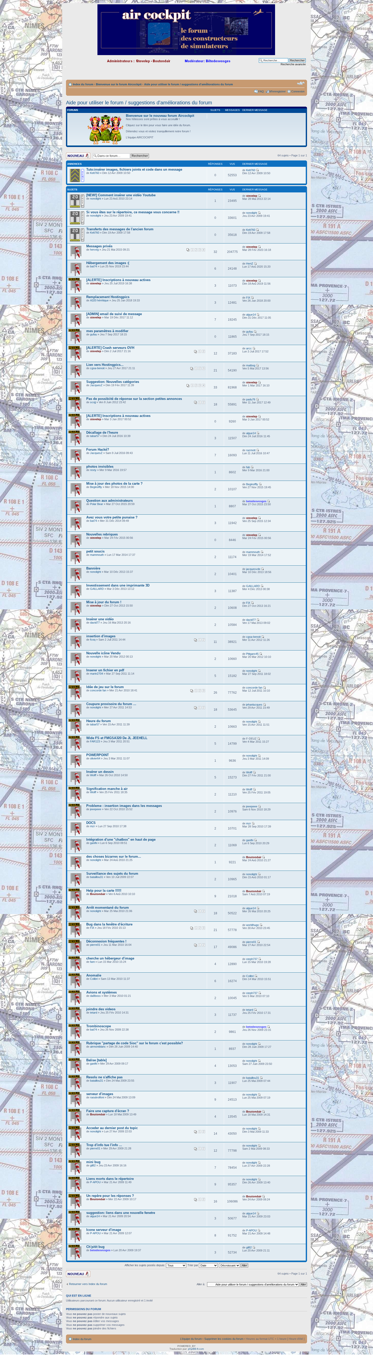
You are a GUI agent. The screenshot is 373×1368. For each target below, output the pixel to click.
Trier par (193, 1265)
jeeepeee (95, 809)
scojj (93, 402)
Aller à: (201, 1284)
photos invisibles (99, 466)
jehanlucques (254, 704)
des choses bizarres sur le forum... (113, 856)
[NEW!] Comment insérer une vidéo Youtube (121, 195)
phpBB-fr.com (196, 1348)
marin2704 (96, 673)
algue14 (251, 314)
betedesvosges (256, 501)
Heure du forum (98, 721)
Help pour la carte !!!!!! (103, 890)
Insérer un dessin (100, 772)
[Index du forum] (186, 53)
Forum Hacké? (97, 449)
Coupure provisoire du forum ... (111, 704)
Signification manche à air (107, 789)
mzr (92, 826)
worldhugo (252, 924)
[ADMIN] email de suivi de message (114, 314)
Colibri (94, 978)
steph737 (252, 958)
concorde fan (98, 690)
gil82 (93, 1165)
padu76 (250, 399)
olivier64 (95, 758)
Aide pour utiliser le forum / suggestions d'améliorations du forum (188, 84)
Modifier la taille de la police (300, 83)
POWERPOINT (97, 755)
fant (92, 961)
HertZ (249, 263)
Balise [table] (96, 1060)
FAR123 (95, 741)
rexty (93, 469)
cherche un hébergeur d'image (110, 958)
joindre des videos (100, 1009)
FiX (248, 297)
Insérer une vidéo (100, 619)
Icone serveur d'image (103, 1230)
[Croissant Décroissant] (234, 1265)
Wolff (93, 775)
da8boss (95, 995)
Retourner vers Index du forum (88, 1283)
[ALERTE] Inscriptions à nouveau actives (118, 280)
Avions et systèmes (101, 992)
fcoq (92, 639)
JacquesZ (96, 385)
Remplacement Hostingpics (107, 297)
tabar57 (94, 435)
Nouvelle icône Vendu (103, 653)
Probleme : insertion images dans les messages (124, 806)
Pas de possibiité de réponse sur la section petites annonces (134, 399)
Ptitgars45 (252, 653)
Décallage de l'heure (102, 432)
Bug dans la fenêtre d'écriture (109, 924)
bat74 (93, 266)
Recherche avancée (293, 64)
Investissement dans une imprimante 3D (117, 585)
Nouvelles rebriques (102, 534)
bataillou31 (96, 876)
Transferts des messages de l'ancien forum (120, 229)
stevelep (251, 195)
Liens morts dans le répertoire (110, 1179)
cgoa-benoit (97, 368)
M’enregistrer (277, 91)
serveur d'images (99, 1094)
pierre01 (95, 944)
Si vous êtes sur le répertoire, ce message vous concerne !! (132, 212)
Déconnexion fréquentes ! (106, 941)
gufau (93, 334)
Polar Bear (96, 504)
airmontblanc (98, 1046)
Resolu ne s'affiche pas (104, 1077)
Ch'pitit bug (95, 1247)
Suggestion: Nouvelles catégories (112, 382)
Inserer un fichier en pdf (105, 670)
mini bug (93, 1162)
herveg (94, 249)
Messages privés (99, 246)
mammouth (97, 554)
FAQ (261, 91)
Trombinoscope (98, 1026)
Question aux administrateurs (109, 500)
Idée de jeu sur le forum (105, 687)
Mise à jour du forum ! (103, 602)
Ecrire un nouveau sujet (77, 156)
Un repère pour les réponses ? (110, 1196)
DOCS (91, 823)
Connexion (297, 91)
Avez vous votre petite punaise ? (112, 517)
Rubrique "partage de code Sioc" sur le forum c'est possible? (134, 1043)
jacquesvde (253, 569)
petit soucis (95, 551)
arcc (249, 348)
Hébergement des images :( (107, 263)
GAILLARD (97, 588)
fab (248, 467)
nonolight (95, 198)
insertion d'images (100, 636)
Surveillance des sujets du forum (112, 873)
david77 (95, 622)
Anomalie (93, 975)
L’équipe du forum (191, 1338)
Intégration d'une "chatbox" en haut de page (121, 839)
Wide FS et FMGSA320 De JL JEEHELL (116, 738)
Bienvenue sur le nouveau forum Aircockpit (160, 116)
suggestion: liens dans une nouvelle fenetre (120, 1213)
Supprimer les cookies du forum (223, 1338)
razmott (251, 450)
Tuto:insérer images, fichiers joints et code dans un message (134, 169)
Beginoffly (96, 486)
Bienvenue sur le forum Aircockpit (119, 84)
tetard (93, 1012)
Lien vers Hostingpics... (105, 365)
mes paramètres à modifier (107, 331)
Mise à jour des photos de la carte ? (114, 483)
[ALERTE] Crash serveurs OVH (110, 348)
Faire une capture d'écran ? (107, 1111)
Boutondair (253, 857)
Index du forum (83, 84)
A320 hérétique (99, 300)
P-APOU (95, 1182)
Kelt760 (94, 172)
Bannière (93, 568)
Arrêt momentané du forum (107, 907)
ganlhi (93, 842)
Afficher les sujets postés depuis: (145, 1265)
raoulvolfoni (97, 1097)
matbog (250, 365)
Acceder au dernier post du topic (112, 1128)
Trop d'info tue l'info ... (104, 1145)
